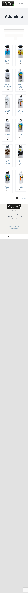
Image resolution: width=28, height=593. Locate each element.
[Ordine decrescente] (22, 30)
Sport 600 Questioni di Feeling (7, 136)
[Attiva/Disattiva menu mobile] (25, 3)
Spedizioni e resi (14, 228)
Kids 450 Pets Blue (7, 61)
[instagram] (15, 210)
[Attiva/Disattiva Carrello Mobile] (19, 3)
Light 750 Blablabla (7, 111)
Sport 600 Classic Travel (7, 187)
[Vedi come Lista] (15, 38)
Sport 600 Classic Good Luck (7, 162)
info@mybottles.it (14, 221)
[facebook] (12, 210)
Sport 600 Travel (20, 135)
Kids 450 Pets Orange (21, 61)
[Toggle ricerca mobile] (22, 3)
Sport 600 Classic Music (20, 162)
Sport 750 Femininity (20, 186)
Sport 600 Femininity (20, 111)
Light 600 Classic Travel (20, 86)
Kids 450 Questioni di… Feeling (7, 86)
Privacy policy (14, 230)
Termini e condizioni (14, 226)
